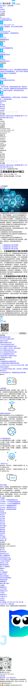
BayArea (2, 514)
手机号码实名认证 (5, 557)
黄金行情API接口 (4, 583)
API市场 (2, 9)
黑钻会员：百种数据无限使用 (8, 509)
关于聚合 (2, 105)
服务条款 (2, 529)
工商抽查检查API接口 (12, 169)
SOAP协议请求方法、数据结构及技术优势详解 (13, 372)
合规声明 (2, 533)
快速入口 (2, 535)
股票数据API (3, 581)
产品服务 (2, 498)
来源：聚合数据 (4, 176)
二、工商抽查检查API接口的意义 (9, 247)
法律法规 (2, 527)
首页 (1, 7)
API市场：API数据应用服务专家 (9, 500)
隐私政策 (2, 531)
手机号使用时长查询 (5, 559)
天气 (26, 116)
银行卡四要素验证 (5, 555)
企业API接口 (3, 589)
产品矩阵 (2, 13)
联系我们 (2, 548)
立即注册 (2, 676)
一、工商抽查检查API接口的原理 (9, 245)
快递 (1, 117)
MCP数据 (2, 537)
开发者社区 (3, 513)
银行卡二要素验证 (5, 566)
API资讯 (2, 598)
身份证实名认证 (4, 553)
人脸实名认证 (3, 463)
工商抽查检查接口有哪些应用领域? (9, 363)
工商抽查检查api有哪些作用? (8, 361)
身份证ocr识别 (4, 563)
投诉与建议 (3, 526)
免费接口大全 (3, 591)
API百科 (2, 110)
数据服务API (3, 587)
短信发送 (2, 116)
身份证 (12, 116)
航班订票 (5, 117)
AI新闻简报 (17, 116)
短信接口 (2, 600)
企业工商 (2, 169)
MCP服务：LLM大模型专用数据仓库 (10, 502)
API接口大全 (3, 596)
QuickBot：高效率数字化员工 (8, 507)
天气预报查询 (3, 572)
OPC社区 (2, 11)
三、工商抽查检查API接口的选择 (9, 249)
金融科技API (3, 594)
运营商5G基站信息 (5, 413)
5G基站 (7, 116)
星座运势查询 (3, 579)
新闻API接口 (3, 574)
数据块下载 (3, 540)
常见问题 (2, 524)
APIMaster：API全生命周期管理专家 (10, 503)
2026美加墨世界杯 (5, 438)
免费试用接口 (23, 333)
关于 (1, 103)
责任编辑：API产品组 (15, 176)
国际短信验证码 (4, 564)
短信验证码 (3, 551)
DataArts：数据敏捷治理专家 (8, 505)
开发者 (2, 511)
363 (15, 174)
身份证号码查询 (4, 576)
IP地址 (2, 570)
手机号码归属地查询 (5, 578)
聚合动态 (2, 106)
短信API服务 (3, 485)
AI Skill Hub (3, 538)
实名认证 (10, 117)
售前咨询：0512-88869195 (8, 677)
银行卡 (22, 116)
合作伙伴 (2, 108)
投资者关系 (3, 101)
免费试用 (2, 188)
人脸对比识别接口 (5, 561)
